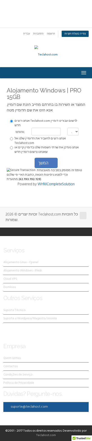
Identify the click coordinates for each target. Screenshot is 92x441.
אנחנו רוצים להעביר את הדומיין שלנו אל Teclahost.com (40, 140)
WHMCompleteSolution (56, 184)
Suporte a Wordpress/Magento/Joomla (30, 318)
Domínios (9, 287)
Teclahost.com (46, 435)
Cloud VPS (10, 278)
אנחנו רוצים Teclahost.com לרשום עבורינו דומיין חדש (46, 123)
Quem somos (12, 358)
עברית (26, 34)
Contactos (10, 366)
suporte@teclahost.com (29, 407)
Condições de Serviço (18, 374)
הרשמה (51, 34)
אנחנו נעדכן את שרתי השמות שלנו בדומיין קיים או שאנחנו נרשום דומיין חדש (47, 149)
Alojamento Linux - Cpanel (20, 262)
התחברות (38, 34)
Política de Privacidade (18, 383)
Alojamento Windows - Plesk (22, 270)
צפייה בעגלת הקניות (75, 34)
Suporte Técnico (14, 310)
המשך (44, 163)
